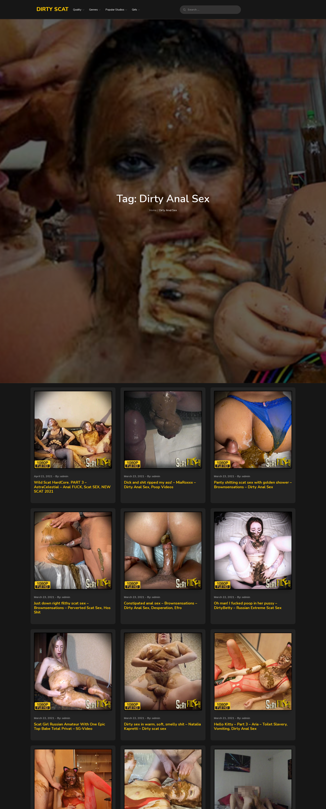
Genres (93, 9)
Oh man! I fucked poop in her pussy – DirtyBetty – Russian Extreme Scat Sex (248, 605)
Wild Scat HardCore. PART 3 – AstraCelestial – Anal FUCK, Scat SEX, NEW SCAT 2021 (72, 487)
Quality (77, 9)
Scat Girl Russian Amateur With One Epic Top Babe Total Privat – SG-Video (69, 726)
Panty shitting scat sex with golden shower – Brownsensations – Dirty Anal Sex (253, 484)
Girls (134, 9)
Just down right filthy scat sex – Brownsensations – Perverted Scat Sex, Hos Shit (72, 608)
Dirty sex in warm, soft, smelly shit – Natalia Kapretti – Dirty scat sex (162, 726)
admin (64, 476)
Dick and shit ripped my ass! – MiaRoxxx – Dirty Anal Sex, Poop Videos (160, 484)
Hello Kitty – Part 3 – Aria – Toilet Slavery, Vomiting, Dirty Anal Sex (250, 726)
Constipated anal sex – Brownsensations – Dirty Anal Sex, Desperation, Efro (160, 605)
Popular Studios (114, 9)
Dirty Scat (52, 9)
